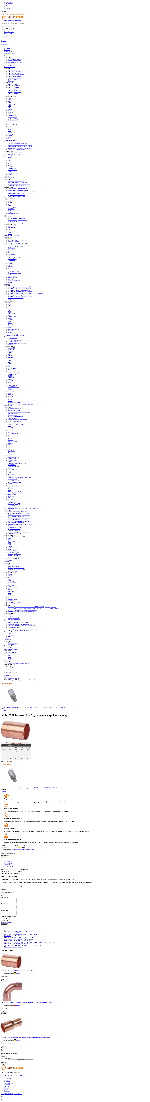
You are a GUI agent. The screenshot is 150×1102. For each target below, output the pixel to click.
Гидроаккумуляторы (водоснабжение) (19, 513)
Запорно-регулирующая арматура (14, 335)
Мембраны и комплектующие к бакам (19, 515)
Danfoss (10, 157)
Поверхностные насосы (15, 565)
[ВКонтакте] (2, 761)
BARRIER (11, 429)
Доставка (7, 7)
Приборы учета (12, 413)
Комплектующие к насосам (16, 568)
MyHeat (10, 110)
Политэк (10, 279)
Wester (9, 129)
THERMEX (11, 209)
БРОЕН (10, 390)
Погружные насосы (13, 566)
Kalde (9, 305)
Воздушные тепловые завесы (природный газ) (21, 625)
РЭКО (9, 137)
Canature (10, 432)
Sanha (9, 262)
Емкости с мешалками (14, 533)
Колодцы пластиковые (14, 527)
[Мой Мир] (7, 761)
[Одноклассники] (6, 761)
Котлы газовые (12, 70)
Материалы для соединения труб (17, 243)
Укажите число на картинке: (9, 916)
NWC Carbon (11, 451)
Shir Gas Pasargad (13, 120)
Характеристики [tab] (9, 861)
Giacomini (10, 357)
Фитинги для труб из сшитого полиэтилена (21, 288)
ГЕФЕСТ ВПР (12, 132)
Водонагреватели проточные (16, 193)
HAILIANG (11, 248)
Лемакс (10, 135)
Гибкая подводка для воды (15, 416)
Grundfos (10, 577)
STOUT (10, 123)
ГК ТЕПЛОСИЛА (13, 391)
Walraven (10, 270)
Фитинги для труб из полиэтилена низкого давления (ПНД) (25, 293)
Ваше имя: (4, 889)
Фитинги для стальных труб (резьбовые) (20, 291)
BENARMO (11, 348)
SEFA (9, 543)
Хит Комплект (12, 505)
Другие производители (14, 273)
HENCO (10, 249)
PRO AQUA (11, 254)
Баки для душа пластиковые (16, 522)
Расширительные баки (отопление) (18, 511)
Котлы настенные (13, 95)
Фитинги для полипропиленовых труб (19, 287)
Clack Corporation (13, 433)
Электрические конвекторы (16, 223)
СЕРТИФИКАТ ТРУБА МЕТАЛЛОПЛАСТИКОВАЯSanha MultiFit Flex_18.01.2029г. (20, 938)
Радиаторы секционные (15, 152)
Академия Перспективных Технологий (19, 477)
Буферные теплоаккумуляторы (17, 185)
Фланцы (10, 299)
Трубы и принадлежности (12, 235)
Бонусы (6, 1086)
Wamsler (10, 234)
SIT (9, 121)
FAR (9, 354)
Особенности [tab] (8, 863)
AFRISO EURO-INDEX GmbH (17, 536)
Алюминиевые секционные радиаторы (19, 148)
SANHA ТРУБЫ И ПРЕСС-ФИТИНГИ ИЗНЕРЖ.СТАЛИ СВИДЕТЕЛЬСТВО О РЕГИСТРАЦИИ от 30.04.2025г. (25, 941)
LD (9, 307)
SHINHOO (11, 585)
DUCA (10, 574)
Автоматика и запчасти (15, 78)
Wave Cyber (11, 474)
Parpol (9, 204)
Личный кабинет (9, 32)
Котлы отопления (9, 67)
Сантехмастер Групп (14, 280)
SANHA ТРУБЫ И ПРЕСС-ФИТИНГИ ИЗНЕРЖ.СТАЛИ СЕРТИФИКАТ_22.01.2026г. (17, 944)
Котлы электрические (14, 73)
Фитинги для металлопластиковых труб (19, 290)
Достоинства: (5, 897)
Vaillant (10, 126)
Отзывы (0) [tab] (7, 864)
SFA (9, 583)
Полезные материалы (10, 672)
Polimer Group (12, 541)
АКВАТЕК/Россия (13, 271)
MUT (9, 365)
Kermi (9, 160)
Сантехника (7, 639)
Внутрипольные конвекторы (16, 218)
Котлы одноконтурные (14, 90)
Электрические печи (14, 652)
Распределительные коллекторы (17, 419)
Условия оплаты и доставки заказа (24, 849)
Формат (10, 282)
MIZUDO (10, 109)
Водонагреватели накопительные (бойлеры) (21, 191)
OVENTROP (11, 165)
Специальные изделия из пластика (18, 532)
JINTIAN (10, 251)
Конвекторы (7, 215)
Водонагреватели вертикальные (17, 188)
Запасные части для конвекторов (17, 220)
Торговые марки (9, 3)
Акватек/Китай (12, 385)
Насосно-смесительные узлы (16, 569)
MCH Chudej (11, 647)
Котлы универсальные (14, 76)
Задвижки (11, 344)
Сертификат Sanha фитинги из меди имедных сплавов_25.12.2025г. (15, 932)
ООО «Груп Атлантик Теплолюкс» (18, 493)
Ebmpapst (10, 616)
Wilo (9, 596)
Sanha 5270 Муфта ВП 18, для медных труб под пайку (17, 970)
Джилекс (10, 600)
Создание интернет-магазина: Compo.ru (12, 1075)
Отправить (4, 924)
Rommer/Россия (12, 117)
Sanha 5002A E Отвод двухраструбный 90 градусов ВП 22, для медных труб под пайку (26, 1002)
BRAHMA (11, 635)
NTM (9, 312)
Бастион (10, 388)
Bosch (9, 99)
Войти (6, 36)
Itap (9, 302)
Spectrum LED (12, 65)
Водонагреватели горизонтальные (18, 190)
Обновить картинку (6, 922)
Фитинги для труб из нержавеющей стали (20, 296)
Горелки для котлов (13, 79)
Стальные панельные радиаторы (17, 143)
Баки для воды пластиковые (16, 516)
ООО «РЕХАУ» (12, 276)
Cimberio (10, 351)
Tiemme (10, 323)
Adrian (9, 426)
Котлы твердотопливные (15, 71)
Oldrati (9, 540)
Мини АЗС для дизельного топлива (18, 663)
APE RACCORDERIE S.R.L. (16, 246)
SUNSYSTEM (12, 207)
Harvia (9, 655)
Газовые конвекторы (14, 221)
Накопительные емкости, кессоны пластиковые (22, 524)
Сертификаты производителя (13, 947)
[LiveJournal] (9, 761)
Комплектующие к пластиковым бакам (19, 518)
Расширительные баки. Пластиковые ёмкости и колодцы (21, 508)
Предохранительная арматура (16, 408)
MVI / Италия (12, 368)
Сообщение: (4, 1062)
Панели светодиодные (14, 60)
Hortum (10, 443)
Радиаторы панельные (14, 154)
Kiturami (10, 107)
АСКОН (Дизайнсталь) (14, 482)
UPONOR (11, 268)
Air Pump (10, 427)
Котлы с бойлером (13, 84)
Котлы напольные (13, 93)
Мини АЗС (7, 660)
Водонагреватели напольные (16, 196)
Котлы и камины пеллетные (16, 74)
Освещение (7, 56)
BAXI (9, 98)
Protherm (10, 112)
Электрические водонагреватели (17, 182)
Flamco (10, 355)
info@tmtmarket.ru (16, 20)
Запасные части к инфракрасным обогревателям (22, 611)
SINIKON (10, 263)
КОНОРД (10, 134)
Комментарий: (5, 910)
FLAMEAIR (11, 104)
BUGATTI (11, 349)
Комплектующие (9, 405)
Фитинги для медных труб (15, 295)
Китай (9, 274)
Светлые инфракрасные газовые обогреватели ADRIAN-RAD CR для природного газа (33, 608)
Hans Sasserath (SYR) (14, 441)
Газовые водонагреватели (15, 181)
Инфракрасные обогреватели (12, 604)
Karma (9, 229)
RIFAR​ (10, 167)
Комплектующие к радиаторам (17, 149)
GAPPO (10, 438)
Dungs (9, 101)
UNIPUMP (11, 591)
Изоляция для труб (13, 241)
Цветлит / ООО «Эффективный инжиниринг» (21, 404)
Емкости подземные (14, 530)
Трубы (9, 238)
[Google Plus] (11, 761)
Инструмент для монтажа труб (17, 240)
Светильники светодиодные (16, 62)
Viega (9, 326)
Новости (6, 1088)
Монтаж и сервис (9, 1083)
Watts (9, 128)
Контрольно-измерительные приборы (19, 412)
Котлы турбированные (14, 87)
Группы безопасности (14, 410)
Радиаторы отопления (10, 140)
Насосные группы (13, 571)
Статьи (6, 1089)
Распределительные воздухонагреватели (20, 624)
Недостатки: (4, 903)
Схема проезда (5, 1100)
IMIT (9, 106)
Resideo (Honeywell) (13, 373)
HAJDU (10, 202)
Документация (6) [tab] (9, 866)
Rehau (9, 113)
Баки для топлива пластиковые (17, 519)
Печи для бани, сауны (10, 649)
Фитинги (7, 284)
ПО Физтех (11, 496)
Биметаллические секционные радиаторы (20, 145)
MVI (9, 163)
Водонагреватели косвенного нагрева (19, 184)
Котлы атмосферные (14, 85)
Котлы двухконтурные (14, 92)
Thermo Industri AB (13, 466)
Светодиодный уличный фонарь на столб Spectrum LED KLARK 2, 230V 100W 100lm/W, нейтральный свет (34, 707)
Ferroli (9, 201)
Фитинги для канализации (15, 298)
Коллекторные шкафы (14, 421)
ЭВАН (10, 138)
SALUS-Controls (12, 118)
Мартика (10, 557)
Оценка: (3, 896)
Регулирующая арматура (15, 340)
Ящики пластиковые (14, 529)
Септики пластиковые (14, 526)
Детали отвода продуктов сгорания (18, 630)
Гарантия (7, 1084)
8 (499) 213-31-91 (6, 20)
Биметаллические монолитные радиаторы (20, 146)
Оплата (6, 5)
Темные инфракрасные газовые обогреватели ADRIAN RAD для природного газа (32, 607)
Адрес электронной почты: (9, 892)
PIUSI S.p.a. (11, 666)
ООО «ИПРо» (12, 494)
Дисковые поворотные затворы (17, 343)
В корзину (4, 857)
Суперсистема (12, 502)
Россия (10, 332)
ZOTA (9, 131)
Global (9, 159)
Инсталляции (12, 644)
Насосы (6, 561)
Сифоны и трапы (13, 643)
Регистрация (8, 33)
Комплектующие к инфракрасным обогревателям (22, 610)
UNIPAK (10, 266)
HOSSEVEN (11, 227)
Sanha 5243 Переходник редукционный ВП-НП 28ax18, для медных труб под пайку (25, 1037)
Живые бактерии (13, 555)
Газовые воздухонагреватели (12, 619)
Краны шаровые (12, 338)
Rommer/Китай (12, 115)
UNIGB (10, 546)
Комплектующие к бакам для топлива (19, 521)
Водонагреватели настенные (16, 195)
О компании (7, 2)
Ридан (9, 176)
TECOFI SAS (12, 377)
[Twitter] (4, 761)
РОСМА (10, 399)
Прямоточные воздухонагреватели (18, 622)
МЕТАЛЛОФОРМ (13, 558)
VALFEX (10, 173)
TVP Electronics (12, 124)
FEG (9, 226)
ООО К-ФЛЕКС (12, 277)
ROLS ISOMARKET (14, 257)
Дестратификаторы (13, 627)
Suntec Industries (12, 588)
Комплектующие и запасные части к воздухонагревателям (25, 629)
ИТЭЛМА (11, 488)
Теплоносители (12, 415)
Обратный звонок (6, 26)
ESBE (9, 103)
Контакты (7, 8)
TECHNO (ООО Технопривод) (17, 463)
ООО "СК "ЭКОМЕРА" (15, 491)
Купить (4, 710)
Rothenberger (11, 260)
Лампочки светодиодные (15, 59)
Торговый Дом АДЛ (14, 402)
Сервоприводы (12, 341)
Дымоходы (11, 81)
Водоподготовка (12, 418)
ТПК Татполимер (13, 334)
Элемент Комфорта (13, 213)
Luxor (9, 162)
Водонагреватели (9, 177)
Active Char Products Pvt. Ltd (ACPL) (18, 424)
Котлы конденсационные (15, 88)
